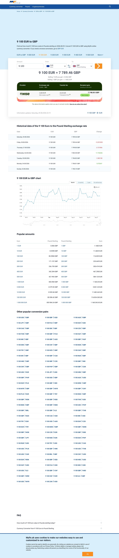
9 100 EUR (43, 55)
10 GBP (63, 251)
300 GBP (64, 266)
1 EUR (19, 246)
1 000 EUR (20, 282)
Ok (88, 554)
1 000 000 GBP (66, 302)
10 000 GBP (65, 292)
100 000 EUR (21, 297)
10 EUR (19, 251)
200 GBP (64, 261)
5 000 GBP (64, 287)
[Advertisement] (59, 26)
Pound (27, 7)
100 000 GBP (65, 297)
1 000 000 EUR (22, 302)
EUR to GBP (21, 55)
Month (73, 182)
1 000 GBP (64, 282)
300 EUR (20, 266)
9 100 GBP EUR (94, 113)
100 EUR (20, 256)
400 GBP (64, 271)
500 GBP (64, 277)
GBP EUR (60, 49)
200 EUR (20, 261)
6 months (80, 182)
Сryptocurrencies (38, 7)
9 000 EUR (31, 55)
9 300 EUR (66, 55)
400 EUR (20, 271)
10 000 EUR (21, 292)
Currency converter (16, 7)
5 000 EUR (20, 287)
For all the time (98, 182)
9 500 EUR (90, 55)
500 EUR (20, 277)
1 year (88, 182)
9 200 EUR (54, 55)
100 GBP (64, 256)
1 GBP (63, 246)
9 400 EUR (78, 55)
